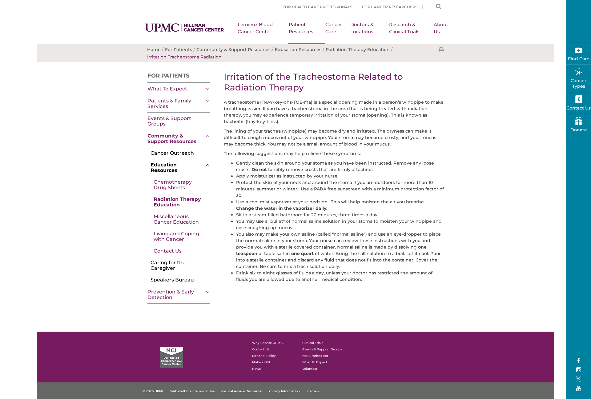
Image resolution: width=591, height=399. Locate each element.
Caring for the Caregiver (168, 265)
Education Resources (164, 167)
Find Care (578, 59)
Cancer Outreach (172, 153)
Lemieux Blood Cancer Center (255, 28)
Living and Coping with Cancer (176, 236)
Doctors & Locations (361, 28)
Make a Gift (261, 362)
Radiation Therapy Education (177, 202)
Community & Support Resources (171, 138)
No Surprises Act (315, 356)
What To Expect (167, 89)
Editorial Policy (264, 356)
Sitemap (312, 391)
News (256, 369)
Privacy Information (284, 391)
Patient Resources (301, 28)
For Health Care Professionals (317, 7)
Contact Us (168, 251)
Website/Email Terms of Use (192, 391)
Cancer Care (333, 28)
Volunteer (309, 369)
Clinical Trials (312, 343)
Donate (578, 130)
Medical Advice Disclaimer (241, 391)
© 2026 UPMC (153, 391)
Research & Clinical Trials (404, 28)
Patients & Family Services (169, 103)
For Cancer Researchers (389, 7)
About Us (441, 28)
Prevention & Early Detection (170, 294)
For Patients (168, 75)
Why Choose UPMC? (268, 343)
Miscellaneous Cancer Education (176, 219)
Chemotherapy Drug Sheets (173, 184)
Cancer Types (578, 83)
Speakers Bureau (172, 280)
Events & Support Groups (169, 121)
